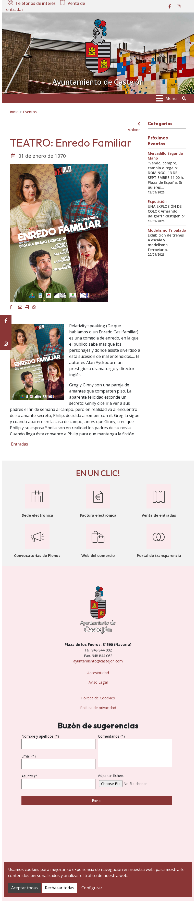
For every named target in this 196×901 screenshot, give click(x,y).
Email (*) (28, 756)
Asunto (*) (30, 776)
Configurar (91, 888)
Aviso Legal (98, 682)
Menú (171, 98)
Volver (134, 130)
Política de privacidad (98, 707)
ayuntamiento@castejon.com (98, 661)
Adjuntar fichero (111, 775)
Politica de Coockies (98, 698)
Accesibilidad (98, 672)
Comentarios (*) (111, 736)
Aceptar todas (24, 888)
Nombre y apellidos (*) (40, 736)
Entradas (19, 444)
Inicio (14, 111)
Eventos (30, 111)
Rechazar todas (59, 888)
